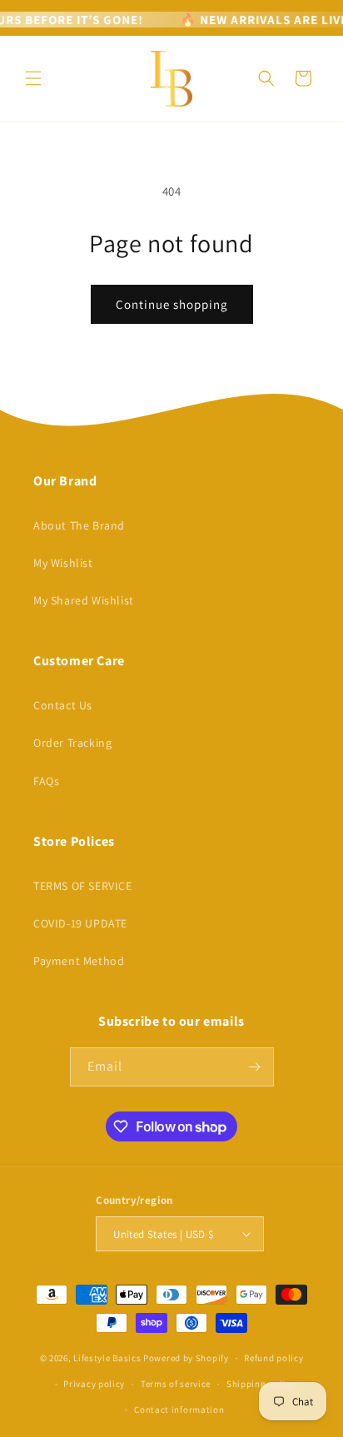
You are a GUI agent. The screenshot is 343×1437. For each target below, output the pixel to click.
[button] (33, 78)
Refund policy (273, 1358)
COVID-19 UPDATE (80, 923)
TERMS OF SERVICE (82, 885)
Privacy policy (94, 1384)
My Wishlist (63, 562)
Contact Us (62, 705)
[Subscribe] (254, 1066)
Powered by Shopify (186, 1358)
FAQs (46, 780)
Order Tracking (72, 742)
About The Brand (79, 525)
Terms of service (176, 1384)
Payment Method (78, 960)
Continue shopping (172, 304)
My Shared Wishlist (83, 600)
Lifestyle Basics (107, 1358)
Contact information (179, 1409)
